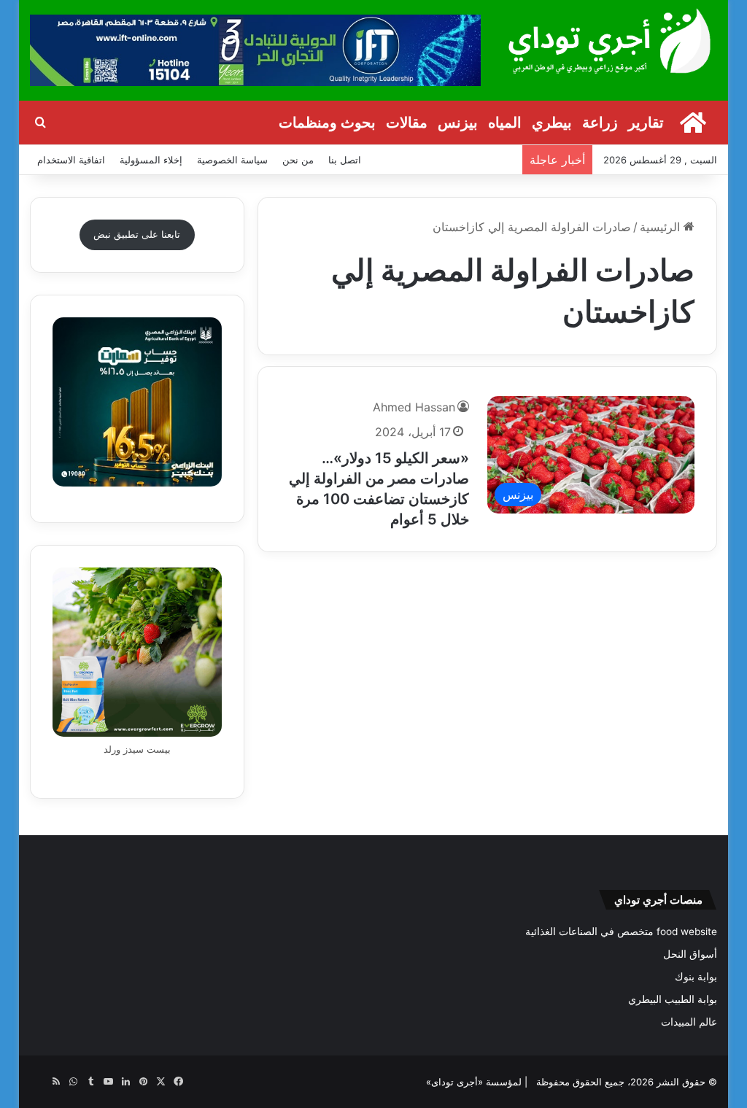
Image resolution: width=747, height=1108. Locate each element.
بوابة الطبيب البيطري (672, 999)
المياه (505, 122)
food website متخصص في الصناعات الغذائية (621, 931)
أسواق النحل (690, 954)
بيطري (552, 122)
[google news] (38, 1081)
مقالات (406, 122)
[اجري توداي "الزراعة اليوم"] (610, 40)
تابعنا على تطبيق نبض (136, 234)
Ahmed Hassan (414, 407)
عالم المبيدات (689, 1022)
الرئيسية (662, 227)
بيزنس (458, 122)
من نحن (298, 160)
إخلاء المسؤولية (151, 160)
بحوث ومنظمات (327, 122)
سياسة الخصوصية (232, 160)
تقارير (646, 122)
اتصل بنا (344, 160)
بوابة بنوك (696, 977)
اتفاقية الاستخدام (71, 160)
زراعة (600, 122)
